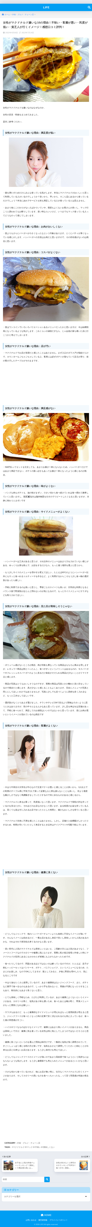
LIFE (46, 7)
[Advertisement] (46, 382)
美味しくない (49, 1147)
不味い (38, 1147)
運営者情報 (42, 1220)
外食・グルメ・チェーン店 (28, 1143)
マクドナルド (19, 1147)
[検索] (47, 1179)
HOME (47, 1215)
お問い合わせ (31, 1220)
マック (30, 1147)
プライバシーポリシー (58, 1220)
